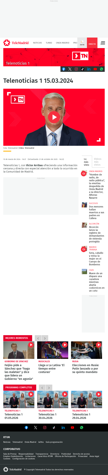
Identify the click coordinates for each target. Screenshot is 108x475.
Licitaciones (30, 456)
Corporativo (11, 449)
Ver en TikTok (54, 428)
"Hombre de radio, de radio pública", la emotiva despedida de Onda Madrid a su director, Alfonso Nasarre (84, 172)
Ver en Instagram (44, 427)
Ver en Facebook (26, 428)
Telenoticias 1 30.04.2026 (52, 399)
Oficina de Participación (65, 456)
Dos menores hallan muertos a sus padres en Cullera (84, 204)
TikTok (82, 69)
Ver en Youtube (72, 427)
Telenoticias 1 (12, 411)
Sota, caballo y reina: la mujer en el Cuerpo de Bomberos (84, 248)
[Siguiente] (45, 338)
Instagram (76, 69)
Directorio (54, 454)
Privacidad (82, 456)
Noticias (37, 43)
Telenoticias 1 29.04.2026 (86, 399)
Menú (102, 43)
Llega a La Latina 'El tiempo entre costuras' (52, 350)
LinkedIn (89, 69)
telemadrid (12, 469)
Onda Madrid (62, 43)
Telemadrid (18, 442)
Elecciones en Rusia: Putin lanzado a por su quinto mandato (86, 350)
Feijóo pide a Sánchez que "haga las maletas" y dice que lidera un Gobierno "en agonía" (18, 350)
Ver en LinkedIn (63, 427)
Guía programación (54, 442)
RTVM (6, 437)
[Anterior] (38, 338)
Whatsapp (101, 69)
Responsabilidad (26, 454)
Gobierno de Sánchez (16, 361)
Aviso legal (94, 456)
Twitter (70, 69)
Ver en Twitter (35, 428)
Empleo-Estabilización (13, 456)
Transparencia (42, 454)
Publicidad (66, 454)
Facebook (63, 69)
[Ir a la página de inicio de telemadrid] (16, 43)
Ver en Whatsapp (81, 427)
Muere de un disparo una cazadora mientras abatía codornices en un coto (84, 271)
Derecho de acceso (81, 454)
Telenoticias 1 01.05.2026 (18, 399)
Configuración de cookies (23, 459)
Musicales (44, 361)
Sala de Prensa (9, 454)
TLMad (49, 43)
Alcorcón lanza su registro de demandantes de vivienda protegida (84, 225)
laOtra (41, 442)
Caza (91, 270)
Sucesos (93, 203)
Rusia (75, 361)
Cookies (6, 459)
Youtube (95, 69)
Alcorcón (94, 224)
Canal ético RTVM (45, 456)
